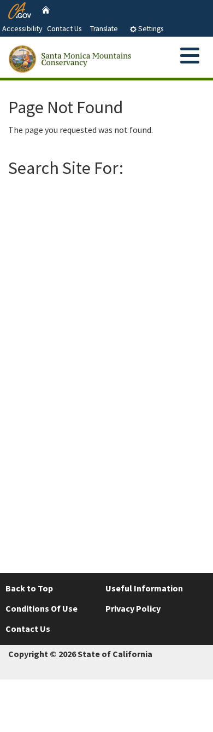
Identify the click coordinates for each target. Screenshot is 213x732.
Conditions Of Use (41, 608)
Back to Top (29, 588)
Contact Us (64, 28)
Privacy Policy (133, 608)
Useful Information (144, 588)
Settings (150, 28)
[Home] (46, 9)
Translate (104, 28)
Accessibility (22, 28)
